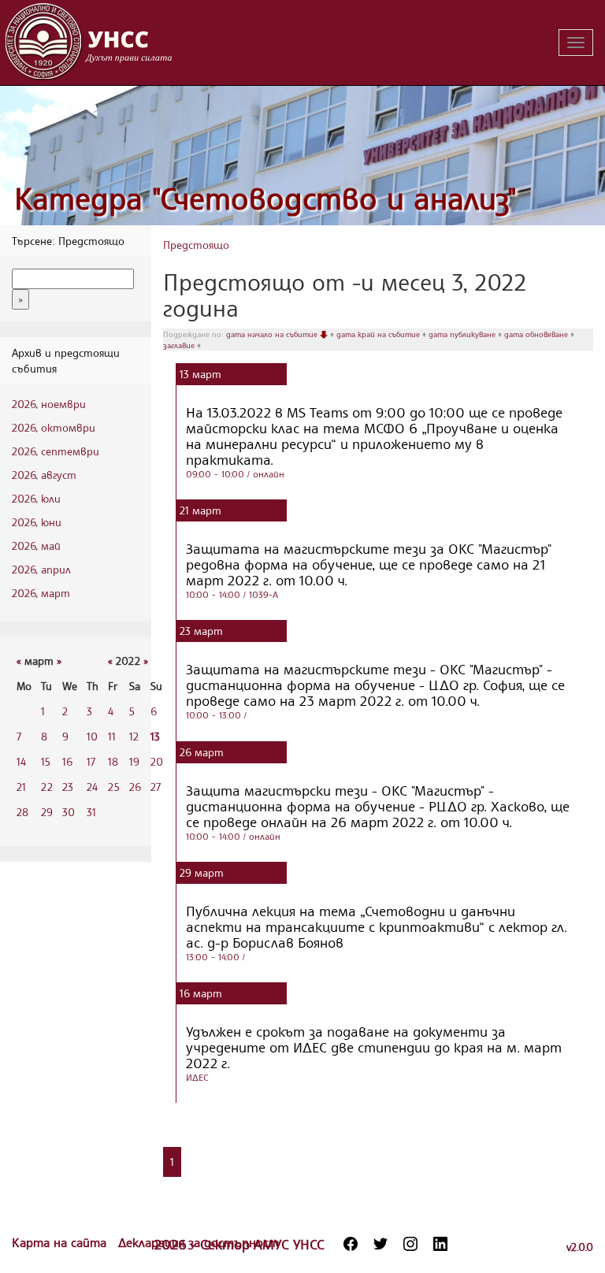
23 (67, 786)
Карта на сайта (61, 1242)
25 (114, 786)
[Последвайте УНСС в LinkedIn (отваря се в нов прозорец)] (440, 1244)
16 (67, 761)
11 (112, 736)
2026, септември (55, 451)
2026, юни (36, 522)
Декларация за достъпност (198, 1242)
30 (68, 811)
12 (134, 736)
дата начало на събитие (273, 334)
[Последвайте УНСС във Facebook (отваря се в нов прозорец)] (350, 1244)
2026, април (41, 569)
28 (22, 811)
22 (47, 786)
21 (21, 786)
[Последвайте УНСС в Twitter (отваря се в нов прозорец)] (380, 1244)
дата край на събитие (379, 334)
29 (47, 811)
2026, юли (36, 498)
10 (92, 736)
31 (91, 811)
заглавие (180, 345)
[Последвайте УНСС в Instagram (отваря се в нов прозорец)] (410, 1244)
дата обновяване (537, 334)
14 (21, 761)
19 (134, 761)
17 (91, 761)
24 (92, 786)
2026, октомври (53, 427)
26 (135, 786)
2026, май (36, 545)
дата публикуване (463, 334)
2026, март (41, 592)
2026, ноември (49, 403)
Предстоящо (196, 244)
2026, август (44, 474)
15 (45, 761)
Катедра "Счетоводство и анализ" (265, 198)
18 (113, 761)
